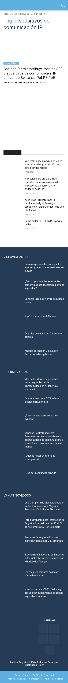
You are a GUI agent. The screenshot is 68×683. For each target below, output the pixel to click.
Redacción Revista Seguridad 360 (20, 82)
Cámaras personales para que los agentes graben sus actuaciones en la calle (44, 267)
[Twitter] (54, 628)
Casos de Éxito (11, 63)
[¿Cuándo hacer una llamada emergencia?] (12, 460)
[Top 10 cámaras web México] (12, 321)
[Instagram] (49, 650)
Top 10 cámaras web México (40, 316)
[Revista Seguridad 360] (34, 5)
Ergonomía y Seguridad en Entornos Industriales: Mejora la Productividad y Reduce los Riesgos (44, 558)
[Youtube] (54, 639)
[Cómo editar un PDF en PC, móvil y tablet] (12, 225)
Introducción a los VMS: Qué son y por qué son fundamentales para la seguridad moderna (44, 593)
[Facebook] (42, 628)
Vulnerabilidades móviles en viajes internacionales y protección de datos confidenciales (43, 164)
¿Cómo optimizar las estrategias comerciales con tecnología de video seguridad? (44, 285)
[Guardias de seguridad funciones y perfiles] (12, 338)
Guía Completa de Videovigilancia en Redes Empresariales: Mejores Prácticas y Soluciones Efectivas (44, 506)
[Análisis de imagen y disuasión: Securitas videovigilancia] (12, 355)
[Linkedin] (42, 639)
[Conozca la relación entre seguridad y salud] (12, 303)
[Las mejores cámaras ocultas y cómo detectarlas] (12, 576)
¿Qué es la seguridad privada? (41, 473)
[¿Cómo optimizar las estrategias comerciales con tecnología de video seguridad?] (12, 286)
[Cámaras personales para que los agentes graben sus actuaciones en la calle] (12, 269)
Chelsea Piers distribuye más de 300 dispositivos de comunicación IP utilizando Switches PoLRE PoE (33, 73)
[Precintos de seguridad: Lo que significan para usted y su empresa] (12, 542)
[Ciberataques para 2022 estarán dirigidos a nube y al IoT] (12, 403)
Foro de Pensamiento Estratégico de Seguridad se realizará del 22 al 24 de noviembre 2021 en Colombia (45, 523)
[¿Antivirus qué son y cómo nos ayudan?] (12, 420)
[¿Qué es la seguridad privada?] (12, 477)
